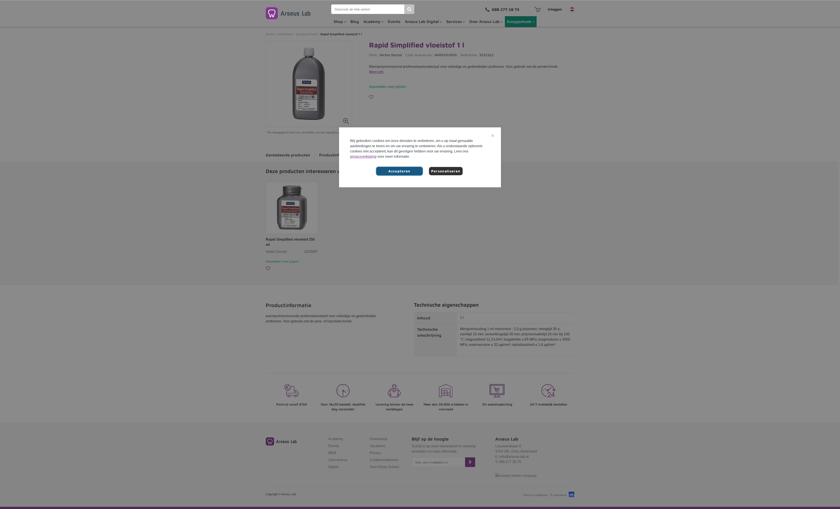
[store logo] (288, 13)
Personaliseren (445, 171)
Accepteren (399, 171)
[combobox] (368, 9)
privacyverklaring (363, 156)
